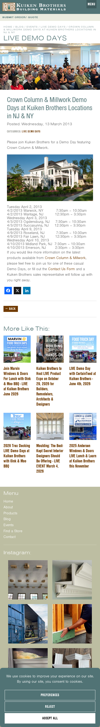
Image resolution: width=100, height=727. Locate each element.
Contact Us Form (61, 269)
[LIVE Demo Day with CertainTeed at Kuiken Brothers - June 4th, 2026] (83, 338)
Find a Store (12, 531)
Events (32, 26)
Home (7, 26)
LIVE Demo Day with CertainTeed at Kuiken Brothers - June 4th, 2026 (82, 376)
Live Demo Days (53, 26)
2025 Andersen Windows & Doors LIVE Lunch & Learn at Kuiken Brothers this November (82, 456)
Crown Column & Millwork (65, 258)
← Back (11, 309)
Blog (19, 26)
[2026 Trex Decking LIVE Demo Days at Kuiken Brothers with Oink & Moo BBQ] (17, 415)
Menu (91, 4)
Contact (9, 537)
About (8, 507)
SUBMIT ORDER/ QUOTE (20, 17)
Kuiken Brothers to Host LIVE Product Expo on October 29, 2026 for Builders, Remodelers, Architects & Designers (49, 386)
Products (10, 513)
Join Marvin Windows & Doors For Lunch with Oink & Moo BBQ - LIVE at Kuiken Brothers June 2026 (17, 381)
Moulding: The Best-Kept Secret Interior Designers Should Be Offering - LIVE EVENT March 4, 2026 (49, 458)
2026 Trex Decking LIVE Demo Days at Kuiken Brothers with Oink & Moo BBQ (16, 456)
